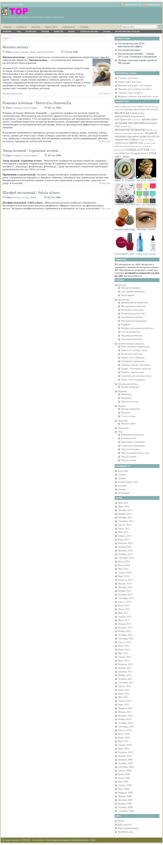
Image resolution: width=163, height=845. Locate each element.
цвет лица (122, 156)
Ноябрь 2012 (124, 631)
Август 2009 (124, 770)
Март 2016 (123, 506)
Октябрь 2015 (125, 517)
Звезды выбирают (130, 409)
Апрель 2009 (125, 785)
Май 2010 (123, 741)
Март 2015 (123, 539)
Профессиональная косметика (137, 328)
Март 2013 (123, 620)
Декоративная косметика (134, 302)
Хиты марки (128, 295)
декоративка (122, 116)
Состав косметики (131, 331)
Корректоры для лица (129, 81)
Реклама (36, 26)
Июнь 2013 (124, 609)
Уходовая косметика (132, 335)
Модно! (71, 31)
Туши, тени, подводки (133, 379)
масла (155, 130)
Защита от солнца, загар (134, 350)
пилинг (142, 140)
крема (146, 119)
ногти (155, 136)
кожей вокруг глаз (128, 482)
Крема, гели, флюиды (133, 357)
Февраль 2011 (125, 708)
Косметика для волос (132, 309)
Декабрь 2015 (125, 510)
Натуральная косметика (134, 320)
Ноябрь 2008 (124, 803)
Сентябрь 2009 (126, 767)
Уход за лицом (128, 456)
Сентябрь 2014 (126, 557)
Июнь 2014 (124, 565)
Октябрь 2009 (125, 763)
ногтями (122, 485)
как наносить (136, 120)
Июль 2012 (124, 646)
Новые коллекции (131, 287)
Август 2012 (124, 642)
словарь (17, 107)
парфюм (133, 139)
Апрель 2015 (125, 535)
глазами (122, 478)
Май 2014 (123, 568)
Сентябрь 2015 (126, 521)
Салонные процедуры (133, 445)
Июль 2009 (124, 774)
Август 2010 (124, 730)
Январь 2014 (124, 583)
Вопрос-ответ (128, 423)
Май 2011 (123, 697)
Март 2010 (123, 748)
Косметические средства (127, 31)
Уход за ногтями (129, 401)
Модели (125, 412)
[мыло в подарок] (125, 181)
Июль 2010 (124, 734)
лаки (154, 119)
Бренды (106, 31)
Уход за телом (128, 460)
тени (122, 153)
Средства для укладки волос (136, 375)
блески (148, 106)
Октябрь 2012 (125, 635)
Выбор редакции (130, 386)
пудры (153, 143)
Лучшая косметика (89, 31)
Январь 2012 (124, 668)
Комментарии (153, 5)
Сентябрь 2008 (126, 811)
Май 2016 (123, 502)
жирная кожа (138, 116)
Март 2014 (123, 576)
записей (125, 824)
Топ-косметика (38, 840)
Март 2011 (123, 704)
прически (136, 143)
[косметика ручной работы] (125, 206)
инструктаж (123, 119)
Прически (58, 31)
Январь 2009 (124, 796)
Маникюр (126, 394)
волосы (17, 52)
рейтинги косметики (124, 146)
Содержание (68, 26)
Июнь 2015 (124, 528)
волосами (123, 471)
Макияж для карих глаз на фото (135, 85)
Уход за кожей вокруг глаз (135, 453)
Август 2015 (124, 524)
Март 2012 (123, 660)
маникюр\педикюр (130, 129)
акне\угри (120, 106)
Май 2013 (123, 613)
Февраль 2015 (125, 543)
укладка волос (139, 153)
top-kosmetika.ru (133, 275)
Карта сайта (51, 26)
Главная (7, 26)
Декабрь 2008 (125, 800)
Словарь (84, 26)
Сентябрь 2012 (126, 638)
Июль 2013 (124, 605)
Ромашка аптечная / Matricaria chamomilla (37, 103)
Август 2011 (124, 686)
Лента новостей (132, 5)
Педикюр (126, 398)
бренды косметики (135, 109)
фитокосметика (45, 52)
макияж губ (126, 126)
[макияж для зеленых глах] (146, 230)
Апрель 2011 (124, 701)
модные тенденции (123, 133)
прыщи (147, 143)
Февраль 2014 (125, 579)
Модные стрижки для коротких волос (138, 96)
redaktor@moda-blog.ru (80, 840)
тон (128, 153)
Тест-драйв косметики (133, 291)
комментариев (128, 828)
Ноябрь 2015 (124, 513)
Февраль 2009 (125, 792)
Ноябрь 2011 (124, 675)
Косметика (31, 31)
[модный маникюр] (125, 230)
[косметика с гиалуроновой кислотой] (146, 255)
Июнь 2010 (124, 737)
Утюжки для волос (128, 78)
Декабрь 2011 (125, 671)
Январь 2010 (124, 756)
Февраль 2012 (125, 664)
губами (122, 474)
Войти (121, 820)
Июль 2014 (124, 561)
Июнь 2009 (124, 778)
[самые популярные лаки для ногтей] (125, 255)
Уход (18, 31)
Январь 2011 (124, 712)
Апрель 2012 (125, 657)
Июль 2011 (124, 690)
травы (33, 52)
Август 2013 (124, 601)
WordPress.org (125, 831)
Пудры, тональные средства (136, 368)
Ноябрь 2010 (124, 719)
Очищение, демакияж (133, 361)
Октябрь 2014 (125, 554)
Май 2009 (123, 781)
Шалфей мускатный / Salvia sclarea (31, 192)
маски (25, 52)
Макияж (45, 31)
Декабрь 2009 (125, 759)
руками (122, 489)
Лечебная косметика (132, 317)
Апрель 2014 (125, 572)
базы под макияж (136, 106)
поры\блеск (121, 142)
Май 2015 (123, 532)
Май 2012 (123, 653)
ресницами (124, 493)
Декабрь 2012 (125, 627)
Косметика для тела (131, 353)
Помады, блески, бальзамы (135, 364)
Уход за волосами (130, 449)
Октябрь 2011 (125, 679)
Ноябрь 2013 (124, 590)
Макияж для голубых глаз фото (135, 89)
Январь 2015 (124, 546)
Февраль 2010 (125, 752)
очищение (121, 139)
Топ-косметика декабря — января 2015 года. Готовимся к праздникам (137, 55)
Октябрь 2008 (125, 807)
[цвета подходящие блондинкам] (146, 206)
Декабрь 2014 (125, 550)
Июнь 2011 (124, 693)
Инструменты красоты (133, 306)
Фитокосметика (15, 47)
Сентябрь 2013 (126, 598)
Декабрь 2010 (125, 715)
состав (25, 107)
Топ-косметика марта (129, 50)
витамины (152, 109)
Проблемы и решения (133, 442)
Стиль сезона (128, 416)
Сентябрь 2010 (126, 726)
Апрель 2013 (125, 616)
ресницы (138, 146)
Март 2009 (123, 789)
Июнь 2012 (124, 649)
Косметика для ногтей (133, 313)
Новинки (7, 31)
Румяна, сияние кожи (132, 372)
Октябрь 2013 (125, 594)
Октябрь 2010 (125, 723)
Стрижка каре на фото (130, 92)
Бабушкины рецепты (132, 434)
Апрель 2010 (125, 745)
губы (141, 113)
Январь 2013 (124, 624)
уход (152, 153)
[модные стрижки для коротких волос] (146, 181)
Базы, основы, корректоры (135, 346)
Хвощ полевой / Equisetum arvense (30, 150)
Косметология (128, 438)
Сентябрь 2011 (126, 682)
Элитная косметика (131, 339)
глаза (133, 113)
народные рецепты (139, 136)
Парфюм (125, 324)
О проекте (21, 26)
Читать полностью (13, 93)
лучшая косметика (130, 122)
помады (149, 139)
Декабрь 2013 (125, 587)
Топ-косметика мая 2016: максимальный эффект (131, 45)
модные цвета (138, 133)
